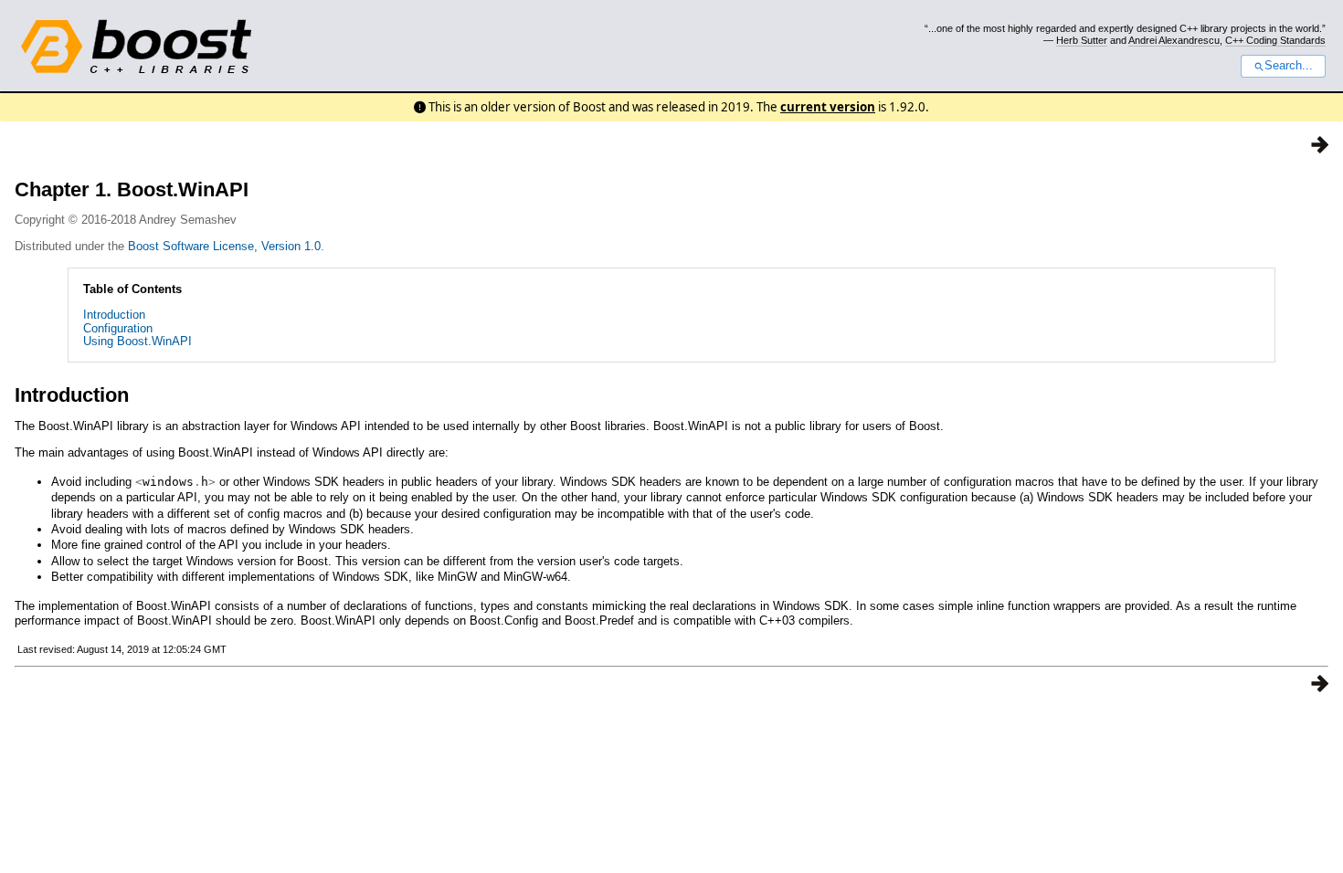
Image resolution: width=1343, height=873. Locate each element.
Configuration (118, 328)
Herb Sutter (1081, 40)
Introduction (114, 314)
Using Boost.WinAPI (137, 341)
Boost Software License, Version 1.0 (224, 246)
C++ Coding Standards (1275, 40)
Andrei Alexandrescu (1174, 40)
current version (827, 107)
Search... (1288, 65)
